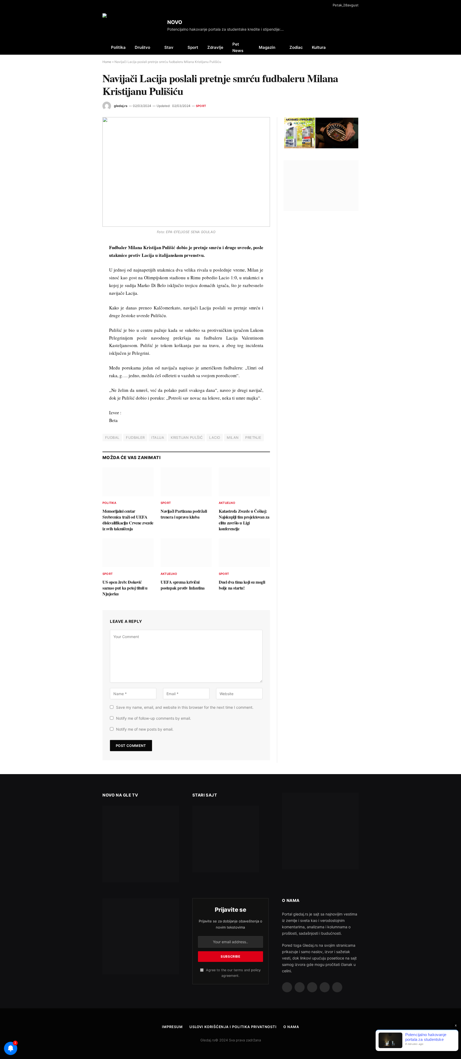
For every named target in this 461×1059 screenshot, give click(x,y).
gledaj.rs (121, 106)
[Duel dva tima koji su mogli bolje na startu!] (244, 552)
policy (256, 970)
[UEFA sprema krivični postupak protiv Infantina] (186, 552)
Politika (118, 47)
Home (106, 62)
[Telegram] (83, 322)
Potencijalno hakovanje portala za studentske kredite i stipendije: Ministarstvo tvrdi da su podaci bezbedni (227, 29)
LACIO (214, 437)
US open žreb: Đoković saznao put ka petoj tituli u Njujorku (125, 587)
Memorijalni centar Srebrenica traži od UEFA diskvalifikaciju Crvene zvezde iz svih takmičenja (127, 519)
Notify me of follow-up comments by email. (153, 718)
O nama (291, 1027)
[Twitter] (83, 273)
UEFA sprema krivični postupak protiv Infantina (183, 585)
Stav (168, 47)
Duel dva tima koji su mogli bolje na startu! (242, 585)
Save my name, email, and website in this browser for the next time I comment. (184, 707)
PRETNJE (253, 437)
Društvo (142, 47)
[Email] (83, 310)
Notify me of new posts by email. (144, 729)
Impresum (172, 1027)
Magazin (267, 47)
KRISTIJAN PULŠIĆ (186, 437)
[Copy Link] (83, 347)
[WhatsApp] (83, 334)
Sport (193, 47)
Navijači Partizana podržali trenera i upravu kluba (184, 514)
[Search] (358, 47)
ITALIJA (157, 437)
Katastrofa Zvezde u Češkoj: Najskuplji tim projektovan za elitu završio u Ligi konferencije (244, 519)
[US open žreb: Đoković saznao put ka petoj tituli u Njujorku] (128, 552)
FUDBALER (135, 437)
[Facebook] (83, 261)
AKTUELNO (227, 503)
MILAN (233, 437)
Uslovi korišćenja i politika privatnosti (233, 1027)
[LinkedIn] (83, 285)
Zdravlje (215, 47)
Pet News (237, 47)
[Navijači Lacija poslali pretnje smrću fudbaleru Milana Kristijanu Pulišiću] (186, 171)
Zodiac (296, 47)
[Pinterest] (83, 298)
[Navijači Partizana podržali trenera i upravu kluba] (186, 481)
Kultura (319, 47)
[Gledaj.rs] (132, 25)
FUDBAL (112, 437)
